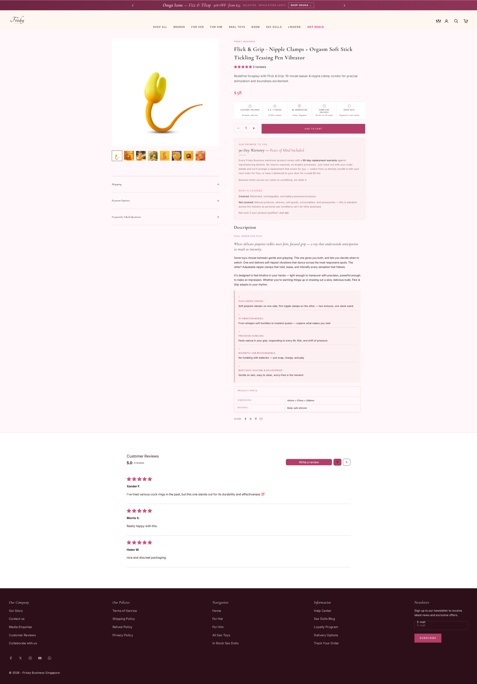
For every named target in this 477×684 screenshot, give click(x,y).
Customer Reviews (22, 635)
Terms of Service (125, 611)
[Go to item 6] (176, 156)
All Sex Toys (221, 635)
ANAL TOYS (237, 26)
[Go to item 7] (188, 156)
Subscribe (428, 637)
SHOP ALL (160, 26)
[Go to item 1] (117, 156)
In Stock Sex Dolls (225, 643)
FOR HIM (216, 26)
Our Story (16, 611)
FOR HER (197, 26)
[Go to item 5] (164, 156)
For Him (218, 627)
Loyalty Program (326, 627)
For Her (217, 619)
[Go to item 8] (200, 156)
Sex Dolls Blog (324, 619)
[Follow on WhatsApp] (49, 658)
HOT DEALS (315, 26)
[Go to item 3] (141, 156)
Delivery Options (326, 635)
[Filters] (337, 462)
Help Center (322, 611)
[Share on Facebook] (245, 418)
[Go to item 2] (129, 156)
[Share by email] (261, 418)
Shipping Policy (124, 619)
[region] (165, 92)
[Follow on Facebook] (11, 658)
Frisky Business (244, 41)
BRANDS (179, 26)
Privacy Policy (123, 635)
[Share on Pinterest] (255, 418)
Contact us (16, 619)
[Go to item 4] (153, 156)
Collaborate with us (23, 643)
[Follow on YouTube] (40, 658)
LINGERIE (294, 26)
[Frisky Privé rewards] (438, 21)
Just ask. (284, 212)
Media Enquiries (20, 627)
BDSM (256, 26)
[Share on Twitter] (250, 418)
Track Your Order (326, 643)
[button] (243, 67)
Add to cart (313, 128)
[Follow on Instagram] (30, 658)
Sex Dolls (274, 26)
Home (216, 611)
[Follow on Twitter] (20, 658)
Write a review (309, 462)
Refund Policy (122, 627)
